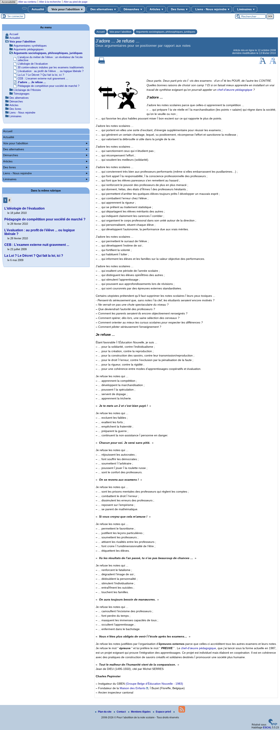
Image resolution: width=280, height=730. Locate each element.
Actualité (37, 9)
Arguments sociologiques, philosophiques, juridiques (165, 31)
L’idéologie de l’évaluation (33, 63)
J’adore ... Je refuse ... (32, 82)
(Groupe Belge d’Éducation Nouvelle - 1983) (154, 683)
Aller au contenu (27, 1)
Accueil (101, 31)
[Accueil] (24, 8)
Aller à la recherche (50, 1)
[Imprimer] (101, 63)
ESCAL (267, 727)
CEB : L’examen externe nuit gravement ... (43, 78)
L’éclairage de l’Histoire (27, 90)
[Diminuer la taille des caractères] (272, 63)
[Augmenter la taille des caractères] (262, 63)
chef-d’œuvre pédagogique (234, 89)
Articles (156, 9)
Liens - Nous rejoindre (212, 9)
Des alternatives (103, 9)
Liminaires (245, 9)
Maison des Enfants (132, 688)
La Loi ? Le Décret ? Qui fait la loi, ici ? (41, 74)
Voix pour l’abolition (67, 9)
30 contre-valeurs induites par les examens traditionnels (51, 67)
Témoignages (22, 93)
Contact (121, 711)
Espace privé (164, 711)
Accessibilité (9, 2)
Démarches (132, 9)
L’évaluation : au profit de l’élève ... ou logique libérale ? (50, 71)
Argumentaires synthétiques (30, 45)
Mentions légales (141, 711)
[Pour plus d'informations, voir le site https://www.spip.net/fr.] (273, 724)
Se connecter (15, 16)
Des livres (179, 9)
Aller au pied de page (76, 1)
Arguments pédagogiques (29, 49)
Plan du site (105, 711)
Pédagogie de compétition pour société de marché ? (48, 85)
